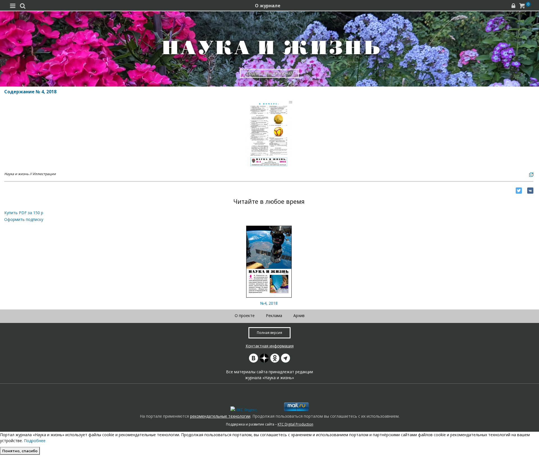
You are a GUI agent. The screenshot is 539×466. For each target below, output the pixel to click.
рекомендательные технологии (220, 416)
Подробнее (34, 440)
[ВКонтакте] (530, 190)
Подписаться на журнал (270, 73)
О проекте (245, 315)
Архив (299, 315)
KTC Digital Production (295, 424)
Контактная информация (270, 346)
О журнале (267, 6)
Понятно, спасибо (20, 450)
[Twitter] (519, 190)
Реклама (274, 315)
